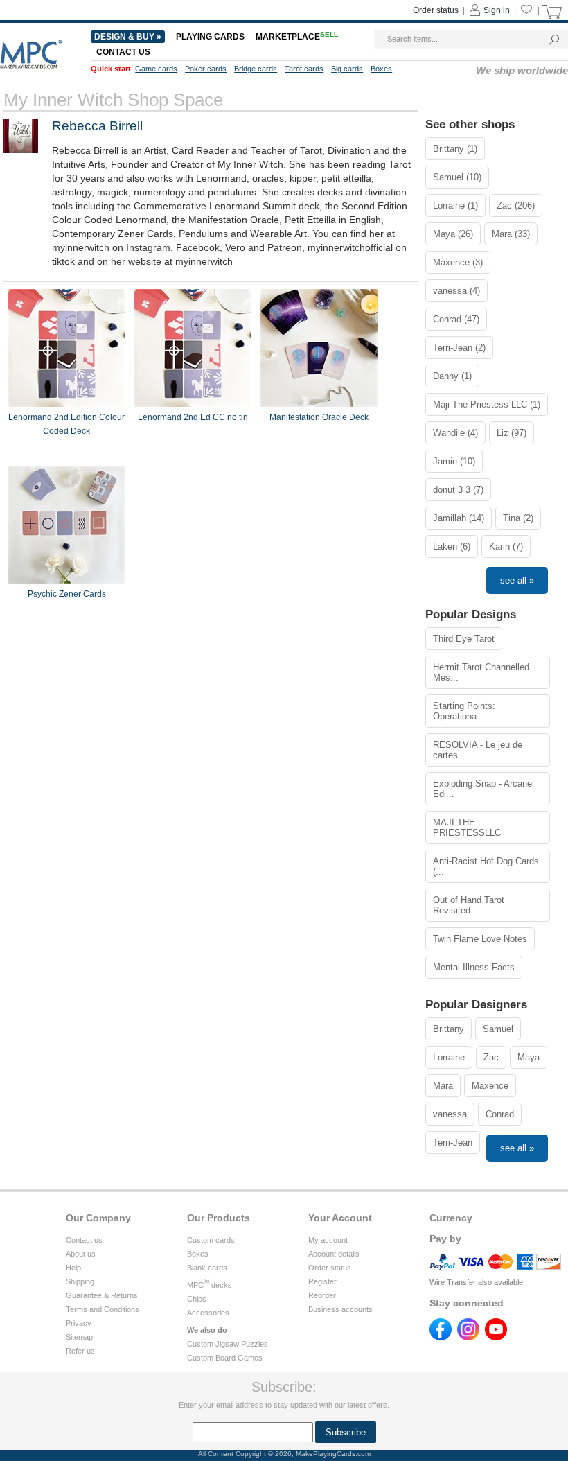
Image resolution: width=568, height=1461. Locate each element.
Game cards (156, 68)
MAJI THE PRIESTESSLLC (467, 827)
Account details (334, 1254)
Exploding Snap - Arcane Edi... (482, 788)
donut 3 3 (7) (458, 489)
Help (73, 1267)
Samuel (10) (457, 177)
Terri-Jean (452, 1142)
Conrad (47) (456, 319)
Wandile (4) (455, 433)
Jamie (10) (454, 461)
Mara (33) (511, 234)
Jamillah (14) (458, 518)
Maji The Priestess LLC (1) (486, 404)
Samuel (498, 1029)
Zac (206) (516, 205)
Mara (443, 1086)
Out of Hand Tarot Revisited (468, 905)
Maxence (490, 1086)
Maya (528, 1057)
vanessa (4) (456, 291)
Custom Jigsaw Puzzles (227, 1344)
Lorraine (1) (455, 205)
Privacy (78, 1323)
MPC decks (209, 1285)
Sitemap (79, 1337)
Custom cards (211, 1240)
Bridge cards (255, 68)
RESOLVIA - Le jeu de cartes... (477, 750)
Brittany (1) (455, 148)
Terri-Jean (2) (459, 347)
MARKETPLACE (297, 37)
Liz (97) (511, 433)
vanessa (450, 1114)
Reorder (322, 1295)
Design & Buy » (127, 37)
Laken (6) (451, 546)
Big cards (347, 68)
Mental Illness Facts (474, 967)
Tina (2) (518, 518)
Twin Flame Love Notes (480, 939)
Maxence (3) (458, 262)
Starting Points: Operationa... (464, 711)
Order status (436, 10)
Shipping (80, 1281)
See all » (517, 580)
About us (81, 1254)
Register (322, 1281)
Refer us (80, 1351)
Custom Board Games (225, 1358)
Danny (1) (452, 376)
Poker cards (206, 68)
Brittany (448, 1029)
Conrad (500, 1114)
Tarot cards (304, 68)
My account (328, 1240)
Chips (196, 1299)
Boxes (381, 68)
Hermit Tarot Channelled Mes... (481, 672)
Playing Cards (210, 37)
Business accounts (340, 1309)
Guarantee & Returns (102, 1295)
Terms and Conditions (102, 1309)
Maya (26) (453, 234)
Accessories (208, 1313)
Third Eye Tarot (464, 638)
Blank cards (207, 1267)
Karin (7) (506, 546)
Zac (491, 1057)
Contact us (123, 52)
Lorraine (449, 1057)
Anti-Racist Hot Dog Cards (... (486, 866)
